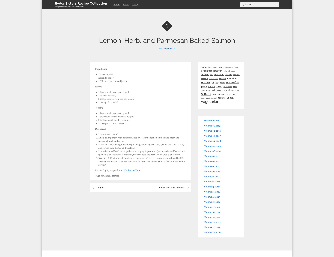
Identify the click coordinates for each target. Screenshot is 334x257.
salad (237, 90)
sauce (214, 94)
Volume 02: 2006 (212, 131)
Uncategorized (211, 120)
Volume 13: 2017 (212, 186)
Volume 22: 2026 (212, 232)
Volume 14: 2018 (212, 192)
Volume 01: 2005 (212, 126)
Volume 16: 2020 (167, 49)
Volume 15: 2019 (212, 197)
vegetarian (210, 101)
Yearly (135, 4)
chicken (205, 74)
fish (102, 175)
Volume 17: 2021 (212, 207)
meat (219, 86)
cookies (222, 78)
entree (205, 82)
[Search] (242, 4)
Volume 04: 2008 (212, 141)
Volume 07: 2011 (212, 156)
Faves (126, 4)
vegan (230, 97)
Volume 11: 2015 (212, 176)
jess (204, 86)
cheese (231, 71)
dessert (233, 78)
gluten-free (232, 82)
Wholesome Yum (132, 170)
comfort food (213, 79)
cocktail (236, 75)
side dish (231, 94)
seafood (115, 175)
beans (221, 67)
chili (211, 75)
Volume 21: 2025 (212, 227)
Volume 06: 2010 (212, 151)
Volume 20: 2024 (212, 222)
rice (232, 90)
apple (215, 67)
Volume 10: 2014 (212, 171)
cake (225, 71)
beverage (229, 67)
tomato (222, 98)
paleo (203, 90)
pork (213, 90)
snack (203, 98)
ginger (222, 83)
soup (208, 98)
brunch (217, 70)
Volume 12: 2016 (212, 181)
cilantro (228, 74)
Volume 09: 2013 (212, 166)
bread (236, 67)
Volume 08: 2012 (212, 161)
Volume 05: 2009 (212, 146)
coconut (204, 79)
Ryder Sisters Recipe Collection (81, 3)
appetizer (206, 67)
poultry (219, 90)
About (117, 4)
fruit (217, 83)
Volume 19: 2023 (212, 217)
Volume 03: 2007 (212, 136)
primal (227, 90)
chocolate (219, 74)
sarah (108, 175)
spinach (214, 98)
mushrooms (227, 87)
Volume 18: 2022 (212, 212)
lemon (211, 86)
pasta (208, 90)
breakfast (206, 70)
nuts (235, 87)
